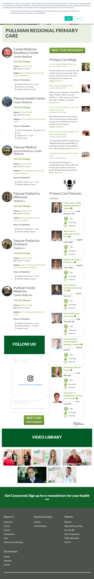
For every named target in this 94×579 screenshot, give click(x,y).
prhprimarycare (44, 408)
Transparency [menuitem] (9, 534)
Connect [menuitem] (7, 565)
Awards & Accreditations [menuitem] (13, 542)
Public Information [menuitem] (71, 538)
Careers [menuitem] (7, 530)
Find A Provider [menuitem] (40, 526)
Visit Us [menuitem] (7, 526)
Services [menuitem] (37, 522)
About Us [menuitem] (9, 516)
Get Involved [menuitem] (10, 551)
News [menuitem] (6, 538)
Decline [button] (78, 18)
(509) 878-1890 (26, 112)
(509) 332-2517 (26, 164)
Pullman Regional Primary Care (25, 408)
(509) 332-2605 (26, 258)
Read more (59, 81)
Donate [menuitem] (7, 557)
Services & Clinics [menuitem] (43, 516)
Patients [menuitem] (68, 516)
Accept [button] (68, 18)
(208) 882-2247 (26, 211)
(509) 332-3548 (26, 66)
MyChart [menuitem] (68, 522)
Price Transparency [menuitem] (72, 534)
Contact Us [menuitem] (8, 522)
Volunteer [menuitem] (8, 561)
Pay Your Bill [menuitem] (69, 530)
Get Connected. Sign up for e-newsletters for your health (47, 496)
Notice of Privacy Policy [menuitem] (73, 526)
